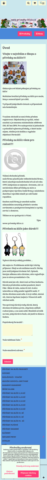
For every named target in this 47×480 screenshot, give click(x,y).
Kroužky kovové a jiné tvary (15, 381)
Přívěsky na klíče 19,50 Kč (13, 401)
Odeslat (7, 361)
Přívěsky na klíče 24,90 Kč (13, 405)
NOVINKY (6, 373)
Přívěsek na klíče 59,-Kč (13, 417)
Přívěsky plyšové (10, 425)
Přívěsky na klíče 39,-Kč (13, 413)
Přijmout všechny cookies (28, 474)
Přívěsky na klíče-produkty (15, 369)
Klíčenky (6, 433)
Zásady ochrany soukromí (27, 466)
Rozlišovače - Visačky (12, 377)
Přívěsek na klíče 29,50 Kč (13, 409)
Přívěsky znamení (10, 429)
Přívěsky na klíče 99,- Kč (13, 421)
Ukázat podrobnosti (9, 472)
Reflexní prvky (9, 437)
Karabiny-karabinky (11, 385)
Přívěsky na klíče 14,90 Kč (13, 397)
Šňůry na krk (8, 389)
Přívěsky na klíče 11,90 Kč (13, 393)
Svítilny (6, 441)
